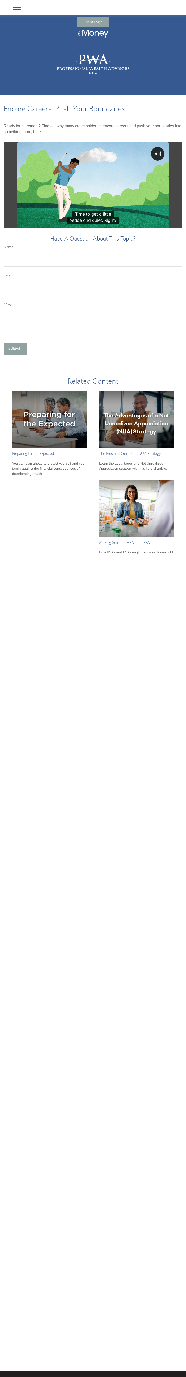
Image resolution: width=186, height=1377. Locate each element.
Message (11, 305)
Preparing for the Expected (33, 454)
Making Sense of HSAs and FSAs (125, 543)
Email (8, 276)
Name (8, 247)
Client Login (93, 22)
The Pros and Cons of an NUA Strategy (130, 454)
